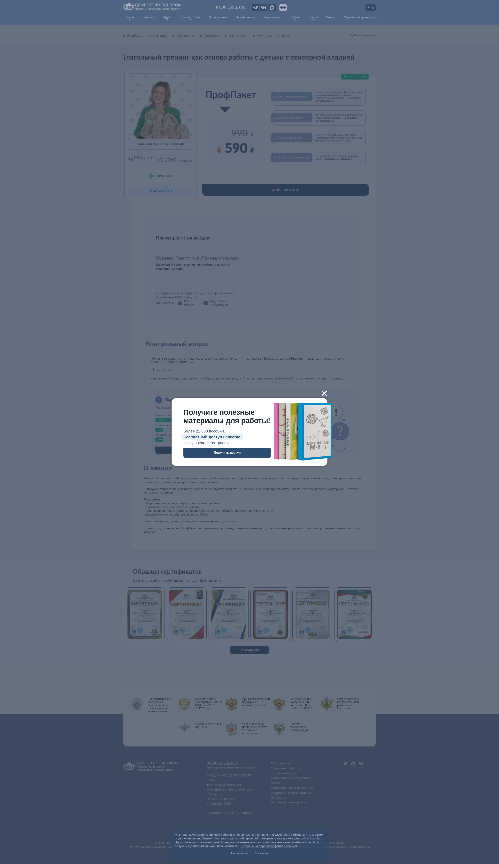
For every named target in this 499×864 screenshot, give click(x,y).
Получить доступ (227, 452)
